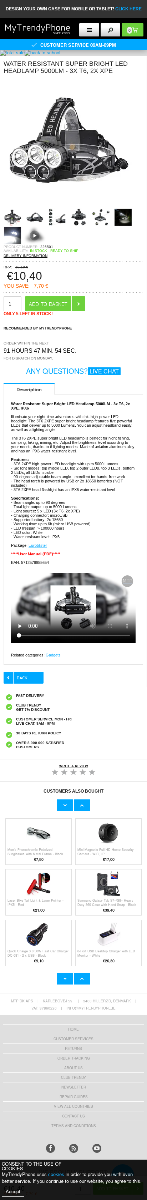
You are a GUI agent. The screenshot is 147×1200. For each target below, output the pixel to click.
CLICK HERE (128, 8)
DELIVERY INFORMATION (25, 256)
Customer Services (73, 1038)
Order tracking (73, 1058)
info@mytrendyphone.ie (91, 1008)
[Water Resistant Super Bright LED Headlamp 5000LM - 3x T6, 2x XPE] (68, 206)
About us (73, 1067)
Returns (73, 1048)
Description (29, 389)
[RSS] (73, 1148)
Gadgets (53, 655)
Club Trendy (73, 1077)
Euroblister (38, 545)
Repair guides (74, 1096)
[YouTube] (96, 1148)
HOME (73, 1029)
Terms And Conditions (73, 1125)
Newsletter (73, 1087)
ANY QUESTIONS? (72, 371)
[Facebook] (50, 1148)
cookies (56, 1174)
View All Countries (73, 1106)
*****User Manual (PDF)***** (35, 554)
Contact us (73, 1116)
